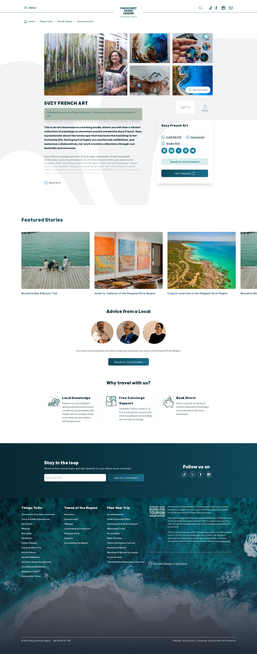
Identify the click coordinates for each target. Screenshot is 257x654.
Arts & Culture (28, 552)
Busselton (69, 514)
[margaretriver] (223, 8)
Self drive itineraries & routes (36, 562)
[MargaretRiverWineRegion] (216, 8)
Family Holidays (29, 543)
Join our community (126, 477)
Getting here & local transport (122, 524)
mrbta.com (224, 541)
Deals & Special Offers (118, 519)
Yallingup (68, 524)
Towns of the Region (80, 507)
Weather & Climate (116, 547)
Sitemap (177, 640)
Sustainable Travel (31, 576)
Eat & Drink (26, 524)
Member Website (162, 563)
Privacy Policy (189, 640)
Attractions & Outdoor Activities (38, 514)
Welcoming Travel (116, 528)
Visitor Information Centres (121, 543)
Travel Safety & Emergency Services (125, 562)
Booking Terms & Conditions (222, 640)
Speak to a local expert (184, 161)
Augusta (68, 538)
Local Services (114, 557)
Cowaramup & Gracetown (77, 528)
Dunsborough (71, 519)
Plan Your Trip (118, 507)
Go (160, 8)
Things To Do (31, 507)
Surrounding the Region (76, 543)
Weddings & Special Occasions (122, 552)
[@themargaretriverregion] (210, 8)
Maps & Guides (114, 538)
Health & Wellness (30, 557)
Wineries (25, 528)
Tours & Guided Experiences (35, 519)
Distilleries (26, 538)
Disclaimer (202, 640)
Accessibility (113, 533)
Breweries (26, 533)
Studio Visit (173, 143)
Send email (197, 137)
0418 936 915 (173, 137)
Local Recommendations (33, 566)
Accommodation (115, 514)
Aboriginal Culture (30, 571)
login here (181, 563)
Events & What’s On (31, 547)
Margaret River (72, 533)
